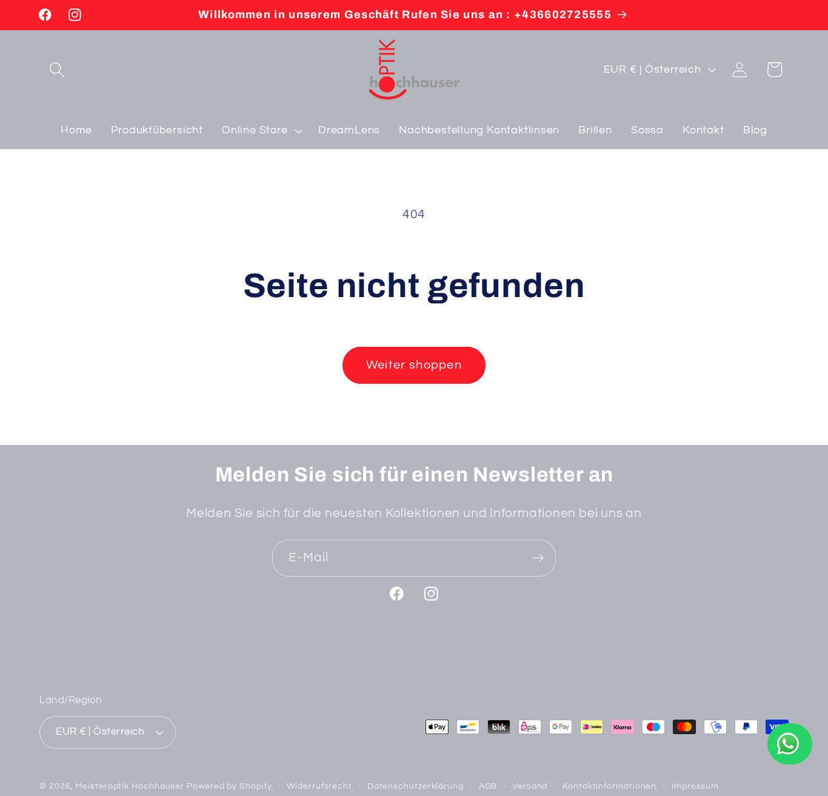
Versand (529, 786)
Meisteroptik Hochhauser (129, 786)
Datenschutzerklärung (415, 786)
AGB (488, 786)
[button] (56, 69)
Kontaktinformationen (609, 786)
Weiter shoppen (414, 365)
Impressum (695, 786)
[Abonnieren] (538, 558)
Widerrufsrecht (319, 786)
